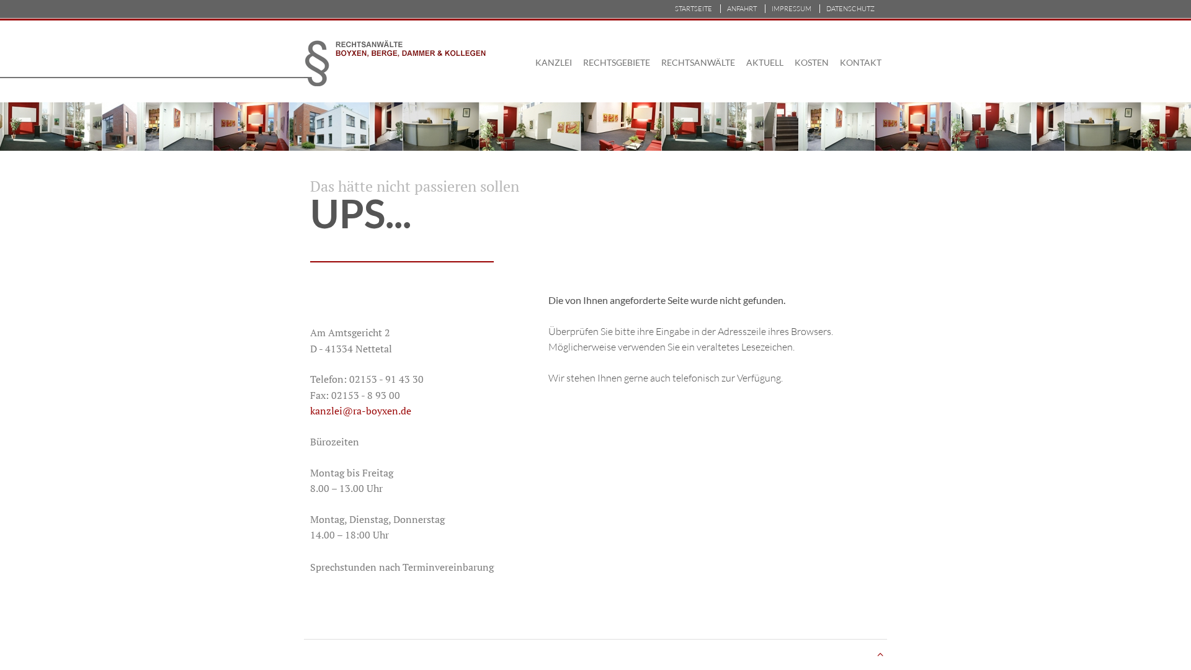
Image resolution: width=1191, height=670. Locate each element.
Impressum (791, 8)
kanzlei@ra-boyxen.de (360, 411)
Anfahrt (742, 8)
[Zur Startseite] (405, 62)
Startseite (693, 8)
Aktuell (764, 62)
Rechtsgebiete (616, 62)
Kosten (812, 62)
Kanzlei (553, 62)
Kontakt (860, 62)
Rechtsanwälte (698, 62)
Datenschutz (850, 8)
